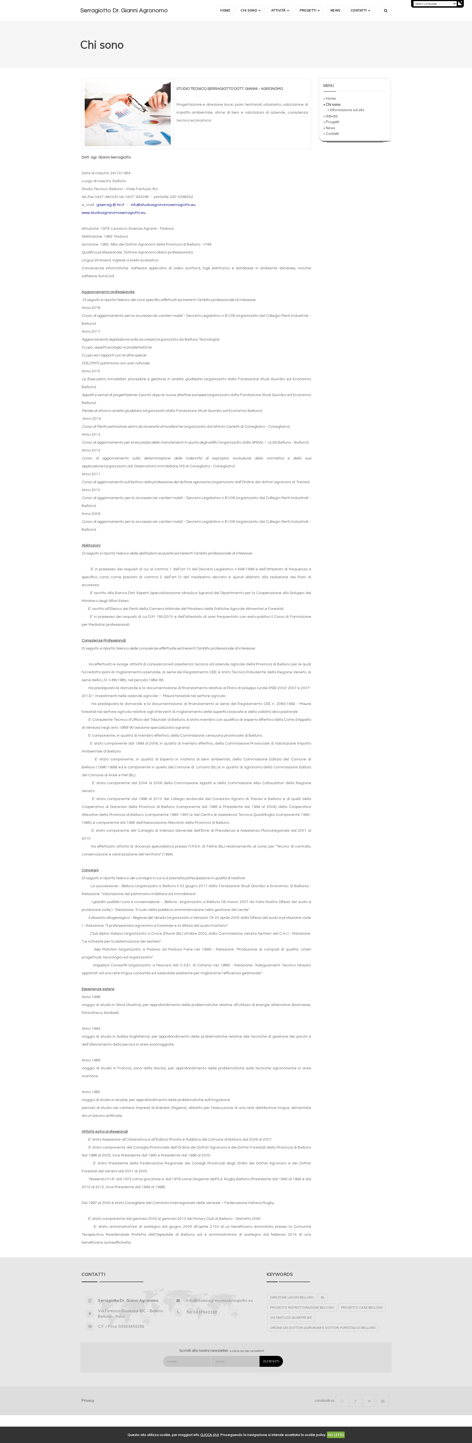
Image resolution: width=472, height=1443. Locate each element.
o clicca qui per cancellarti (247, 1351)
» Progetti (331, 122)
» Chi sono (332, 104)
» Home (329, 98)
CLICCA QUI (209, 1435)
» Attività (330, 116)
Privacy (88, 1400)
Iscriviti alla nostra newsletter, (221, 1350)
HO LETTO (336, 1435)
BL (323, 1297)
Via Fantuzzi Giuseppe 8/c (291, 1318)
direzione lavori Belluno (292, 1297)
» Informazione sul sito (346, 110)
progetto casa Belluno (362, 1307)
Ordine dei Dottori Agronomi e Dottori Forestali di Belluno (323, 1328)
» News (329, 128)
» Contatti (331, 133)
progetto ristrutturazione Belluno (302, 1307)
